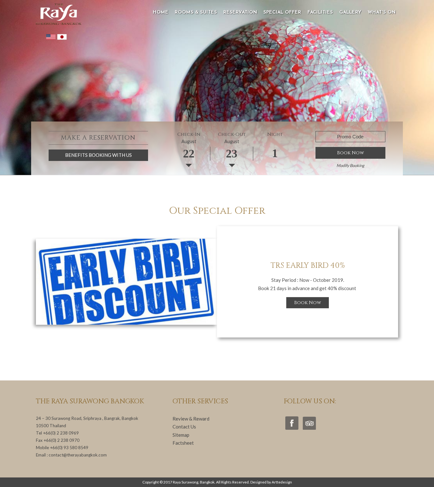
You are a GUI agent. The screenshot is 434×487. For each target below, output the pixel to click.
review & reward (191, 418)
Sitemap (181, 435)
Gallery (350, 12)
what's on (382, 12)
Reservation (240, 12)
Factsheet (183, 443)
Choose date (188, 157)
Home (160, 12)
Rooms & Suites (196, 12)
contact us (184, 426)
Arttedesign (282, 482)
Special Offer (282, 12)
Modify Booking (350, 165)
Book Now (350, 153)
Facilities (320, 12)
